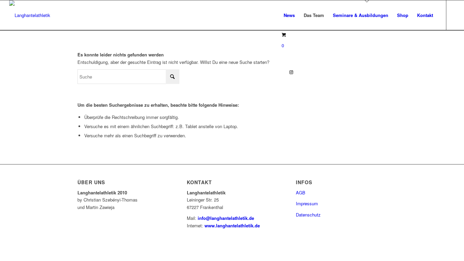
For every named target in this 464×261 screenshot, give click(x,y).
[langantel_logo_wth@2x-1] (29, 15)
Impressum (307, 203)
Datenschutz (308, 214)
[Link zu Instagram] (291, 72)
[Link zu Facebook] (281, 72)
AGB (300, 192)
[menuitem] (289, 15)
